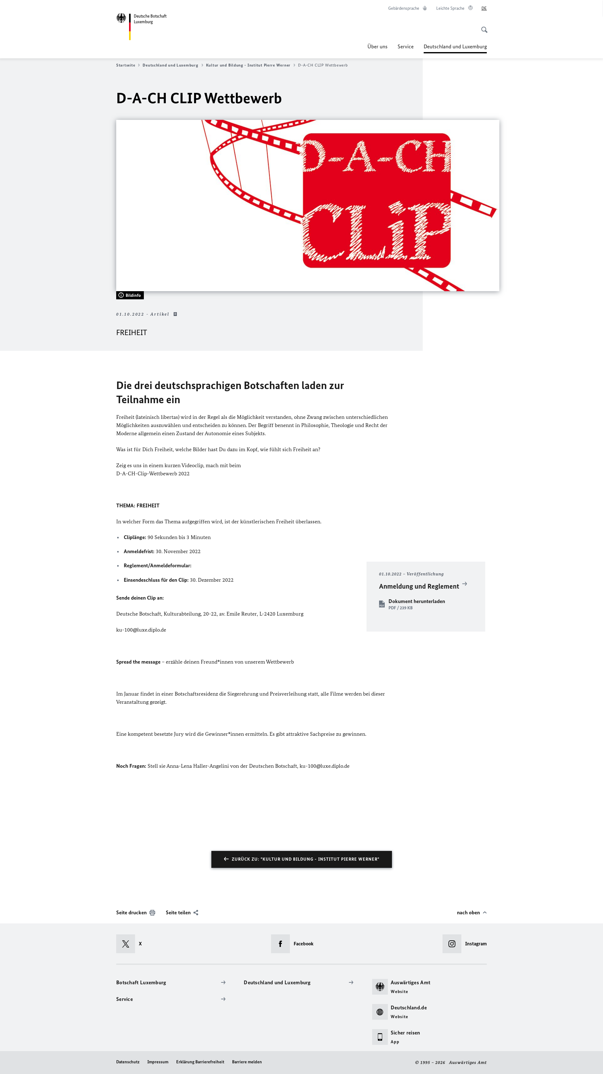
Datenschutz (127, 1062)
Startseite (125, 65)
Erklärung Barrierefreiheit (200, 1062)
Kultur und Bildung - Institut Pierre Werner (248, 65)
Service (406, 46)
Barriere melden (247, 1062)
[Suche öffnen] (482, 26)
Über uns (377, 46)
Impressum (157, 1062)
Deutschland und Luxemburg (455, 48)
